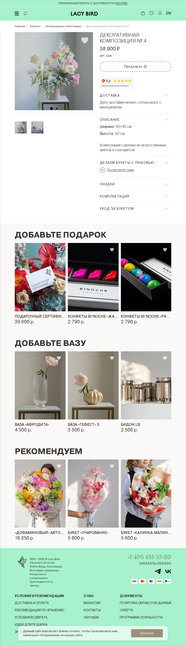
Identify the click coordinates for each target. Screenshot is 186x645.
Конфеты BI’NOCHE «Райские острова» (146, 316)
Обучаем (91, 617)
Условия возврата (31, 617)
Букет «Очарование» (88, 533)
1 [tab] (51, 108)
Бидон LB (130, 424)
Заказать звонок (155, 563)
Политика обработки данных (145, 603)
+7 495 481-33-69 (149, 557)
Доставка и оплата (32, 603)
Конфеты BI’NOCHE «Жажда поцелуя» (93, 316)
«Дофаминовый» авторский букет (40, 533)
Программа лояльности (141, 617)
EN (168, 13)
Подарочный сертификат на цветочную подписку (40, 316)
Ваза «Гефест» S (83, 424)
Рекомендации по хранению (39, 610)
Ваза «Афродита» (32, 424)
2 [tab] (56, 108)
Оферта (126, 610)
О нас (89, 596)
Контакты (92, 610)
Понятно (147, 633)
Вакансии (92, 603)
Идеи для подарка (31, 624)
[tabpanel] (54, 71)
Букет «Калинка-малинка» (146, 533)
